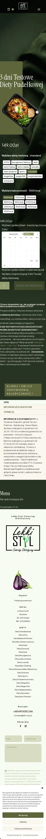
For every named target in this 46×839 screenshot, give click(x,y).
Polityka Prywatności (14, 835)
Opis (6, 402)
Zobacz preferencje (23, 828)
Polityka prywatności (23, 600)
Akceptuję (23, 815)
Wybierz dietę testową (15, 155)
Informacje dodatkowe (18, 407)
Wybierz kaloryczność (14, 190)
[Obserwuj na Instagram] (26, 726)
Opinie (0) (9, 411)
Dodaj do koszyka (29, 285)
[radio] (6, 162)
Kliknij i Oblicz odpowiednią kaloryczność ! (20, 390)
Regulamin (23, 595)
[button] (42, 788)
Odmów (23, 822)
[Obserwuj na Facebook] (20, 726)
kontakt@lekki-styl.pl (23, 715)
